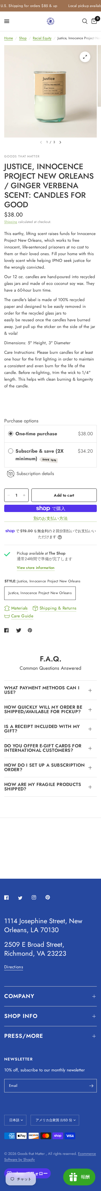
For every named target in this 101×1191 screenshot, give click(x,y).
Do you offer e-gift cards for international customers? (42, 748)
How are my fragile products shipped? (42, 786)
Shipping (10, 221)
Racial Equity (42, 38)
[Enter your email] (91, 1085)
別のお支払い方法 (50, 518)
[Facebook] (10, 897)
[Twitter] (24, 898)
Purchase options (21, 420)
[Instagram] (38, 897)
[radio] (10, 434)
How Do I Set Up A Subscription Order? (44, 767)
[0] (93, 21)
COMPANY (19, 996)
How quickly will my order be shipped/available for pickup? (43, 709)
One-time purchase (36, 433)
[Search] (84, 21)
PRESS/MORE (23, 1036)
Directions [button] (13, 967)
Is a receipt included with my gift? (42, 728)
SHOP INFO (21, 1016)
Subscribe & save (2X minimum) (39, 455)
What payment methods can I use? (41, 690)
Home (8, 38)
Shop (23, 38)
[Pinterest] (51, 897)
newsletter (76, 1070)
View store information (36, 567)
